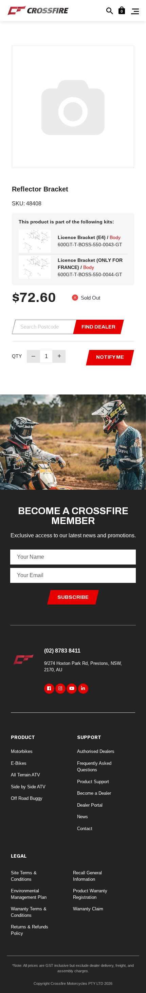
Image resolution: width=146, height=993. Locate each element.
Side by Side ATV (28, 786)
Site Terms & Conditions (24, 876)
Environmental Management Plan (29, 894)
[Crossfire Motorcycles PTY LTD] (38, 10)
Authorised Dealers (95, 751)
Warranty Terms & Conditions (29, 912)
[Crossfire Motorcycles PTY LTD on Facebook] (49, 689)
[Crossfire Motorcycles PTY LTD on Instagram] (60, 689)
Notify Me (110, 357)
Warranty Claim (88, 908)
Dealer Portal (90, 805)
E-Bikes (18, 763)
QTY (17, 356)
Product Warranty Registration (90, 894)
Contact (84, 828)
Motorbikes (22, 751)
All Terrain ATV (25, 774)
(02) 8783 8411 (62, 651)
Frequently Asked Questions (94, 767)
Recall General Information (87, 876)
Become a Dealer (94, 793)
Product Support (93, 781)
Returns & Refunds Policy (29, 930)
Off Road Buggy (26, 798)
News (82, 816)
